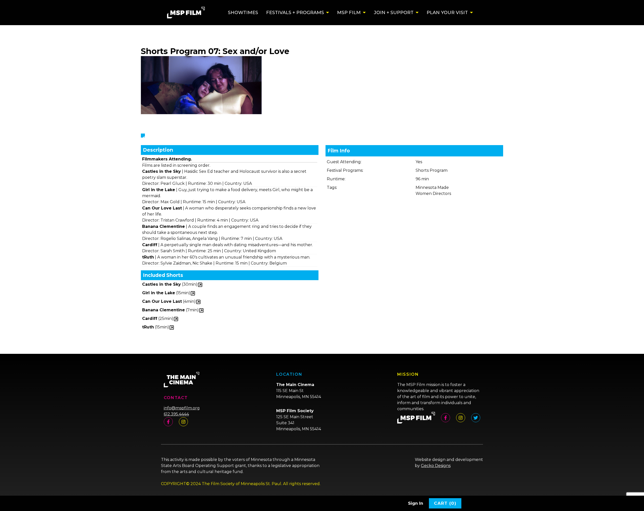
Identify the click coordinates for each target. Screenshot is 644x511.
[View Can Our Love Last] (198, 302)
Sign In (415, 503)
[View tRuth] (172, 327)
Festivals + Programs (295, 12)
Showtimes (243, 12)
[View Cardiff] (176, 319)
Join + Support (394, 12)
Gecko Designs (436, 465)
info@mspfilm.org (182, 408)
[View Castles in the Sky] (200, 285)
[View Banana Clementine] (201, 310)
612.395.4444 (176, 414)
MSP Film (349, 12)
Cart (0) (445, 503)
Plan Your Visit (447, 12)
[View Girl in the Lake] (193, 293)
